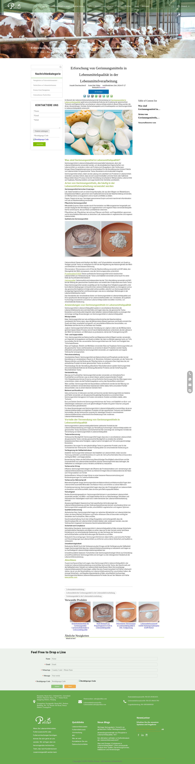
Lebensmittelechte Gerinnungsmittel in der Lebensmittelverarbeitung (90, 593)
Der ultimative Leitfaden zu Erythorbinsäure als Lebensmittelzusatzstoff (113, 739)
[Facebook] (139, 735)
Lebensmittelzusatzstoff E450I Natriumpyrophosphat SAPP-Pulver (149, 626)
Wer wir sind (76, 738)
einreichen (40, 144)
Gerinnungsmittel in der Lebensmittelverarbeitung (84, 596)
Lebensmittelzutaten (60, 6)
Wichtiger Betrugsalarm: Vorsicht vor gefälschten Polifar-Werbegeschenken (112, 728)
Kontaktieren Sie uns (79, 741)
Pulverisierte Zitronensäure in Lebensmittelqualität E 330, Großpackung (126, 626)
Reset (70, 686)
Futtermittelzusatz (79, 730)
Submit (57, 686)
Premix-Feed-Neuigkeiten (41, 90)
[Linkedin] (143, 735)
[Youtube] (146, 735)
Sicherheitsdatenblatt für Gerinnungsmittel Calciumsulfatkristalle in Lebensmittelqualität (80, 627)
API (89, 6)
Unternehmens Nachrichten (42, 95)
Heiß (119, 6)
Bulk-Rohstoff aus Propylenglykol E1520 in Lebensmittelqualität (103, 626)
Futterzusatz (79, 6)
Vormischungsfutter (104, 6)
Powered (102, 87)
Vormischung (77, 733)
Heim (44, 6)
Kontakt (146, 6)
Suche (60, 67)
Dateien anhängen (41, 131)
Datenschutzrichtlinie (80, 744)
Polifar (128, 6)
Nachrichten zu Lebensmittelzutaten (44, 85)
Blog (137, 6)
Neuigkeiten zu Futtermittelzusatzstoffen (46, 80)
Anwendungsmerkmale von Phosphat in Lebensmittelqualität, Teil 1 (112, 734)
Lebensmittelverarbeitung (75, 589)
